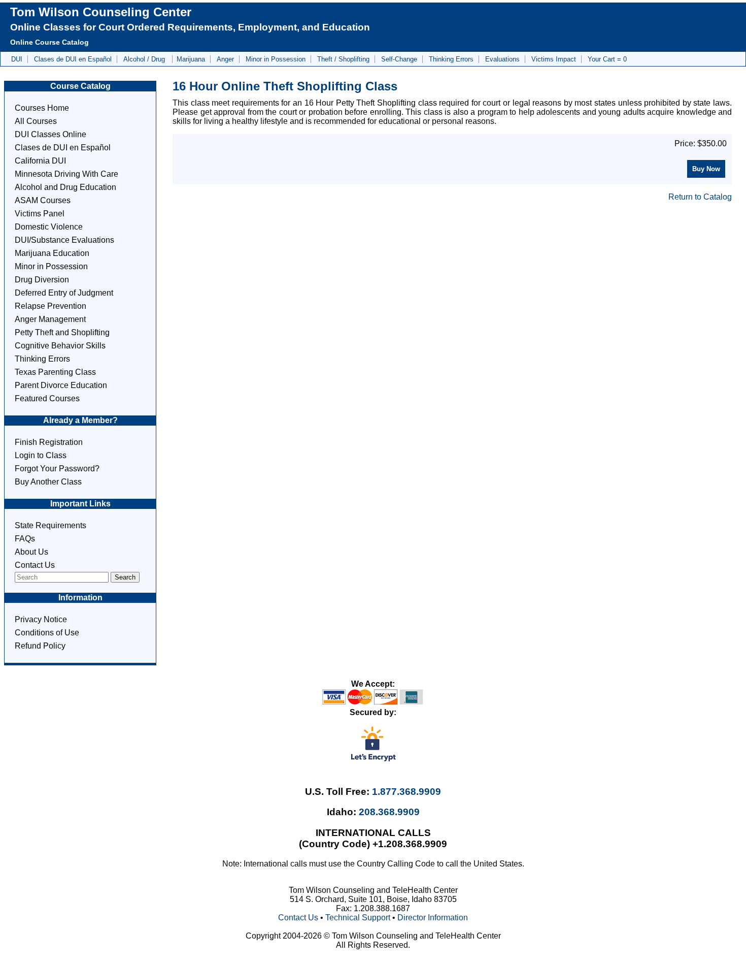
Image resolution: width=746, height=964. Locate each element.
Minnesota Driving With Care (66, 174)
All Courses (36, 121)
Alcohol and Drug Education (65, 187)
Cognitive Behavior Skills (60, 345)
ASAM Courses (43, 200)
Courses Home (42, 108)
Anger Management (50, 319)
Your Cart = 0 (607, 59)
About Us (31, 552)
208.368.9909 (389, 812)
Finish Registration (49, 442)
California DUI (40, 160)
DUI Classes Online (50, 134)
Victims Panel (39, 213)
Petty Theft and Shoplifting (62, 332)
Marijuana (191, 59)
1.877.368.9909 (406, 791)
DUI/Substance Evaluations (64, 240)
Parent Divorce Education (61, 385)
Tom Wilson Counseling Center (100, 12)
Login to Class (40, 455)
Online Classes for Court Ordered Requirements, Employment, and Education (190, 27)
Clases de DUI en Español (73, 59)
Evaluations (502, 59)
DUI (16, 59)
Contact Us (35, 565)
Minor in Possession (276, 59)
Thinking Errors (451, 59)
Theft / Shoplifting (343, 59)
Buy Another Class (48, 481)
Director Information (432, 917)
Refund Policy (40, 645)
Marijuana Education (52, 253)
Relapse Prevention (50, 306)
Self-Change (399, 59)
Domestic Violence (49, 226)
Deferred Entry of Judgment (64, 292)
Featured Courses (47, 398)
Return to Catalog (700, 196)
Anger (225, 59)
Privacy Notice (41, 619)
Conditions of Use (47, 632)
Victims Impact (553, 59)
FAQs (25, 538)
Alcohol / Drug (145, 59)
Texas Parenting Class (55, 372)
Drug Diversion (42, 279)
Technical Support (357, 917)
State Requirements (50, 525)
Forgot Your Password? (57, 468)
